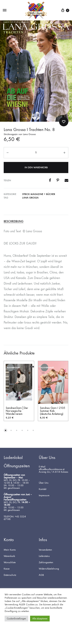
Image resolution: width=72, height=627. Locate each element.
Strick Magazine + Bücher (38, 194)
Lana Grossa (30, 197)
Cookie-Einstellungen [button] (16, 618)
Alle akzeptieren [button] (39, 618)
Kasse (7, 568)
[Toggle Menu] (4, 10)
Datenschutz (10, 575)
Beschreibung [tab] (13, 221)
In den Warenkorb (36, 167)
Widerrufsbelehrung (49, 568)
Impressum (44, 495)
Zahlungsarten (46, 562)
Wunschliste (10, 562)
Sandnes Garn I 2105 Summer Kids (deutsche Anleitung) (52, 411)
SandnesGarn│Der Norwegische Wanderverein (17, 411)
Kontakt (42, 489)
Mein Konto (10, 550)
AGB (41, 575)
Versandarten (45, 550)
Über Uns (43, 483)
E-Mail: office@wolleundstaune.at (51, 468)
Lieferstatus (44, 556)
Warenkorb (9, 556)
